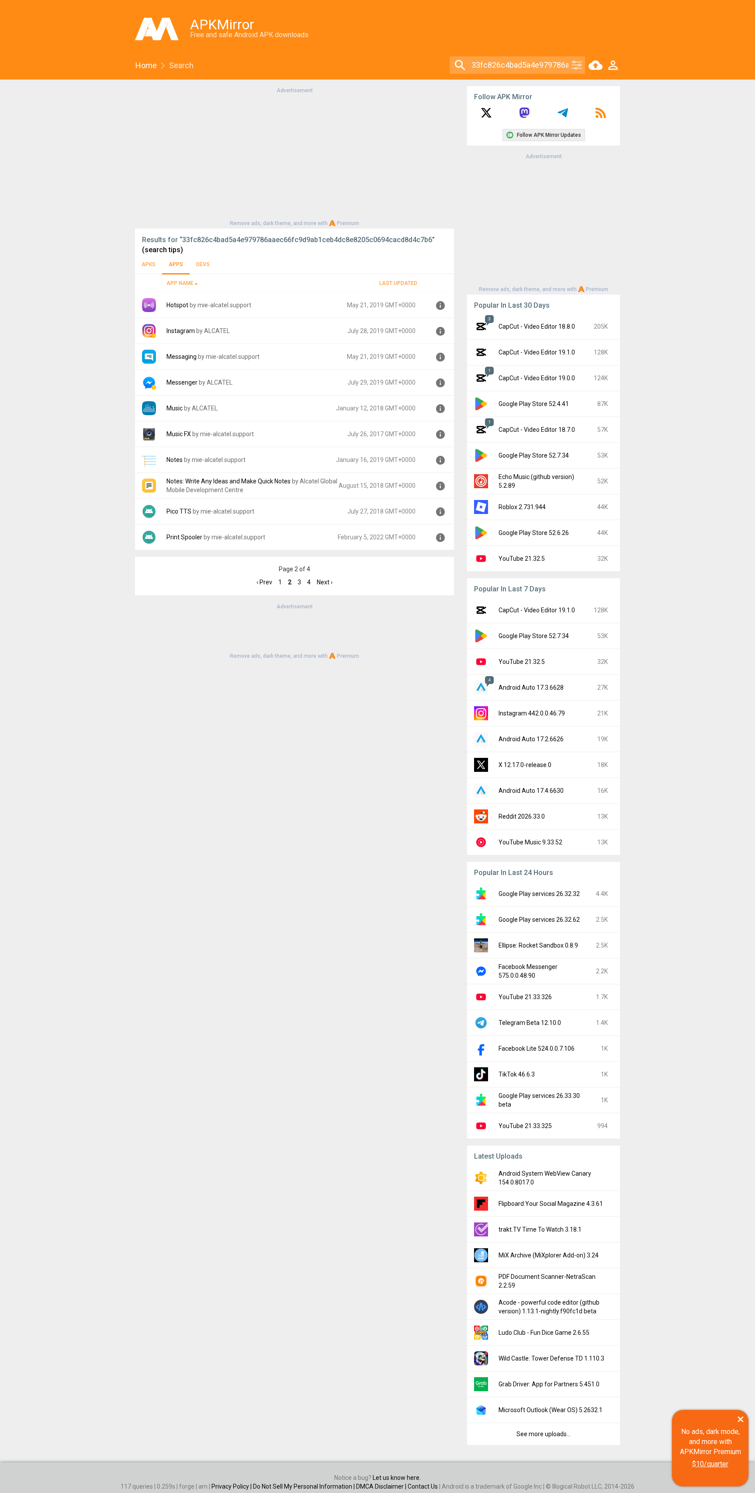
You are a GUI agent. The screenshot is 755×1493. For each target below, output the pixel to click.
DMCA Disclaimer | (382, 1486)
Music (174, 408)
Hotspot (177, 305)
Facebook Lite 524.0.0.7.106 (537, 1048)
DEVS (203, 264)
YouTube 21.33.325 (525, 1125)
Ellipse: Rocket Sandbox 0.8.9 (538, 945)
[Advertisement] (294, 156)
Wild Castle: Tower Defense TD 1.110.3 (551, 1358)
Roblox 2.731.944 (522, 506)
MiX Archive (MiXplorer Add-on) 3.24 (549, 1255)
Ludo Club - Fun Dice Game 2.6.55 (544, 1332)
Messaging (181, 356)
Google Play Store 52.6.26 (534, 532)
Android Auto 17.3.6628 (531, 687)
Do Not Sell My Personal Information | (304, 1486)
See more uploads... (543, 1434)
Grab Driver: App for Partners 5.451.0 (549, 1384)
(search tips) (162, 250)
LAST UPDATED (398, 283)
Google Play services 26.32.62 (539, 919)
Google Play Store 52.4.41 (534, 403)
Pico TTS (178, 511)
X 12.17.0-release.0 (525, 764)
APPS (176, 264)
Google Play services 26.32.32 (539, 893)
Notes (174, 459)
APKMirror (222, 24)
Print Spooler (184, 537)
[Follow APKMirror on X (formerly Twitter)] (486, 115)
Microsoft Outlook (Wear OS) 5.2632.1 (551, 1409)
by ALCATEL (213, 330)
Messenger (181, 382)
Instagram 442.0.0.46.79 (532, 713)
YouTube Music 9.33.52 (530, 842)
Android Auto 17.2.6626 (531, 739)
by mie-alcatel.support (220, 305)
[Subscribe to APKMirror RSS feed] (601, 115)
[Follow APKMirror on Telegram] (563, 115)
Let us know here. (397, 1477)
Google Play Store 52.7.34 (534, 455)
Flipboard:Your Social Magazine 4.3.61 (551, 1203)
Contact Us (423, 1486)
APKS (149, 264)
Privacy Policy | (232, 1486)
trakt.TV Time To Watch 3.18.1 (540, 1229)
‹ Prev (264, 582)
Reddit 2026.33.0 (522, 816)
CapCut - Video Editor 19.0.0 (537, 378)
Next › (324, 582)
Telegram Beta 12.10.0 (530, 1022)
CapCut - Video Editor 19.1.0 (537, 352)
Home (146, 65)
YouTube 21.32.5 (522, 558)
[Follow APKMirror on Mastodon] (524, 115)
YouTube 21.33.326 (525, 996)
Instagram (180, 330)
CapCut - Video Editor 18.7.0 (537, 429)
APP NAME (180, 283)
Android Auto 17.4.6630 (531, 790)
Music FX (178, 434)
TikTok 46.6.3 (517, 1074)
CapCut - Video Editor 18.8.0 (537, 326)
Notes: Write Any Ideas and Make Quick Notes (228, 481)
